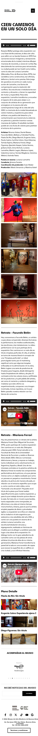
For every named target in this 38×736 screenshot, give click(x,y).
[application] (19, 45)
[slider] (33, 45)
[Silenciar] (28, 45)
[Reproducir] (4, 45)
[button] (33, 11)
